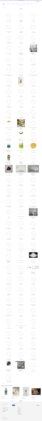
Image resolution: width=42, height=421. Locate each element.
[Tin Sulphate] (33, 37)
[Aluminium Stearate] (21, 201)
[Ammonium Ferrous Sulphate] (21, 256)
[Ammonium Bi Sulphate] (21, 223)
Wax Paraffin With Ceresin (8, 195)
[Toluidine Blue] (8, 59)
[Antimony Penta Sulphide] (33, 289)
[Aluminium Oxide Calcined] (8, 201)
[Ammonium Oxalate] (8, 267)
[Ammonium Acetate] (8, 223)
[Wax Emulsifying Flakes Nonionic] (21, 169)
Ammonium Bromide (33, 238)
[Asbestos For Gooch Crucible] (8, 310)
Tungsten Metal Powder (8, 106)
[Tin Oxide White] (21, 37)
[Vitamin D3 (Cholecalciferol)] (8, 134)
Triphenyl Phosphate (33, 85)
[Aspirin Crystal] (33, 310)
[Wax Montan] (8, 180)
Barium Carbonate (21, 348)
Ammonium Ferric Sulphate (8, 260)
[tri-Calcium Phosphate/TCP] (33, 59)
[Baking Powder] (33, 333)
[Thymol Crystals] (21, 15)
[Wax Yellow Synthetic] (21, 191)
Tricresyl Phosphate (9, 85)
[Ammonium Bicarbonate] (33, 223)
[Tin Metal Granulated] (21, 27)
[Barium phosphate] (8, 354)
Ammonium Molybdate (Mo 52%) (33, 260)
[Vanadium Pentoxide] (21, 112)
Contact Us (19, 408)
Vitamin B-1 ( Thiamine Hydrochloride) (33, 127)
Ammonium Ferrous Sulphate (21, 260)
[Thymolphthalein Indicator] (8, 27)
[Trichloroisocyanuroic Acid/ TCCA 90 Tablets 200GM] (33, 70)
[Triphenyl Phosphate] (33, 80)
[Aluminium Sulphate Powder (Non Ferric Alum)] (33, 201)
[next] (40, 393)
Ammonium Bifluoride (9, 238)
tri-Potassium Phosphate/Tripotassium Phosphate (8, 74)
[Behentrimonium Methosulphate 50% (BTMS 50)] (21, 365)
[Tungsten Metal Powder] (8, 102)
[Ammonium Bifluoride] (8, 234)
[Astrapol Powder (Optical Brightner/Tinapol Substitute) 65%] (21, 321)
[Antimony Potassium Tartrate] (21, 300)
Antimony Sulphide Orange (33, 304)
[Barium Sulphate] (21, 354)
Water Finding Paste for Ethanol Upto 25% (21, 150)
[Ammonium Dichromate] (33, 244)
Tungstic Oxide (21, 106)
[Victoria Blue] (33, 112)
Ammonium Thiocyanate (8, 283)
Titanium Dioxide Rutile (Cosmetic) (33, 52)
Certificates (19, 412)
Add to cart (6, 395)
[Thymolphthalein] (33, 15)
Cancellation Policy (20, 413)
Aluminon (9, 216)
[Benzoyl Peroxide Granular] (8, 376)
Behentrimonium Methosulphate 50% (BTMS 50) (21, 369)
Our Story (19, 407)
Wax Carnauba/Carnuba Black (9, 173)
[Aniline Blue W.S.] (21, 279)
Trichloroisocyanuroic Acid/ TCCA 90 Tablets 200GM (33, 74)
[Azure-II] (21, 333)
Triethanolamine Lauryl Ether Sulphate (21, 85)
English (37, 0)
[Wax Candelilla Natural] (33, 157)
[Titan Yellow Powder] (8, 48)
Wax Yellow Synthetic (21, 195)
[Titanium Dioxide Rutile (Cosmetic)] (33, 48)
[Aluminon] (8, 212)
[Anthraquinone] (21, 289)
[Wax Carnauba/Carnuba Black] (8, 169)
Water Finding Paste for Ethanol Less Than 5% (8, 150)
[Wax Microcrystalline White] (33, 169)
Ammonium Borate (21, 238)
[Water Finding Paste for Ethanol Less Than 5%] (8, 146)
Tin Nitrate (33, 31)
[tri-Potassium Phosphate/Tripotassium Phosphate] (8, 70)
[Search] (36, 2)
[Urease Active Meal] (8, 112)
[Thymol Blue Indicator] (8, 15)
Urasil (33, 106)
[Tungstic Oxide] (21, 102)
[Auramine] (33, 321)
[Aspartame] (21, 310)
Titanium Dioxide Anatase (21, 52)
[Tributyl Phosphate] (21, 70)
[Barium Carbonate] (21, 343)
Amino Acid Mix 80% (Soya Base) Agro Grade (33, 216)
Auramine (33, 325)
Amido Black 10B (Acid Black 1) (21, 216)
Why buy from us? (19, 414)
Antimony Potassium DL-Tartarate (8, 304)
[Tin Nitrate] (33, 27)
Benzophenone (33, 369)
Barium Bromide (8, 348)
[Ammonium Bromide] (33, 234)
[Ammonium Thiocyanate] (8, 279)
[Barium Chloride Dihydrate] (33, 343)
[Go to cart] (38, 2)
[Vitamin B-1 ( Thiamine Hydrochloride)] (33, 123)
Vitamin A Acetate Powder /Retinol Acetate (9, 127)
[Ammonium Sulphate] (33, 267)
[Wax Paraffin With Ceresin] (8, 191)
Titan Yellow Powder (9, 52)
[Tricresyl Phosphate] (8, 80)
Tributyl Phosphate (21, 74)
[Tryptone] (21, 91)
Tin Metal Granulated (21, 31)
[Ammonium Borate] (21, 234)
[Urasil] (33, 102)
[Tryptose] (33, 91)
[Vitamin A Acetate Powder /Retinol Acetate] (8, 121)
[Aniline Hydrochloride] (33, 279)
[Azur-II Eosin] (8, 333)
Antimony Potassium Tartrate (21, 304)
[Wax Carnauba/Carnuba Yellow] (33, 146)
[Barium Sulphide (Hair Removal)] (8, 363)
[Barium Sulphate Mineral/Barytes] (33, 354)
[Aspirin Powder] (8, 321)
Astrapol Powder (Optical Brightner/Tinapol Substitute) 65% (21, 326)
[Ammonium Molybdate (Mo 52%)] (33, 255)
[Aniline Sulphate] (8, 289)
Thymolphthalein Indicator (8, 31)
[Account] (37, 2)
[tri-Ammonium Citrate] (21, 59)
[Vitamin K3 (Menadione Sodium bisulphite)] (33, 134)
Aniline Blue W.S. (21, 283)
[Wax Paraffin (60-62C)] (33, 180)
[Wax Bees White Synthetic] (21, 157)
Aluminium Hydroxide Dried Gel (33, 195)
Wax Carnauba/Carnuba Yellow (33, 150)
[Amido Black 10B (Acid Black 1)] (21, 212)
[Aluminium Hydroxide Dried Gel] (33, 191)
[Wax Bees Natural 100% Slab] (8, 157)
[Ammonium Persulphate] (21, 267)
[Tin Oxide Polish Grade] (8, 37)
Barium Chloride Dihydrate (33, 348)
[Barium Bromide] (8, 343)
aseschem (7, 418)
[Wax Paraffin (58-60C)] (21, 180)
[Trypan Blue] (8, 91)
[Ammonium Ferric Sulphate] (8, 256)
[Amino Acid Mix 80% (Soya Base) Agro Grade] (33, 212)
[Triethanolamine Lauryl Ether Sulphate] (21, 80)
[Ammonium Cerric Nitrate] (8, 244)
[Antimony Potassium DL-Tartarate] (8, 300)
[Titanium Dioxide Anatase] (21, 48)
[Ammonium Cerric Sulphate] (21, 244)
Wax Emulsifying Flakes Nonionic (21, 173)
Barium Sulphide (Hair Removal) (9, 369)
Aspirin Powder (8, 325)
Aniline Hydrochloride (33, 283)
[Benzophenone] (33, 365)
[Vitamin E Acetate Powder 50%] (21, 133)
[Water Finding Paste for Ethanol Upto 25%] (21, 146)
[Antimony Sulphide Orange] (33, 300)
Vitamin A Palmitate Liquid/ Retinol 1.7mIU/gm (21, 127)
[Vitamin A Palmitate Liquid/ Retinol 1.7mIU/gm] (21, 123)
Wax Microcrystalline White (33, 173)
